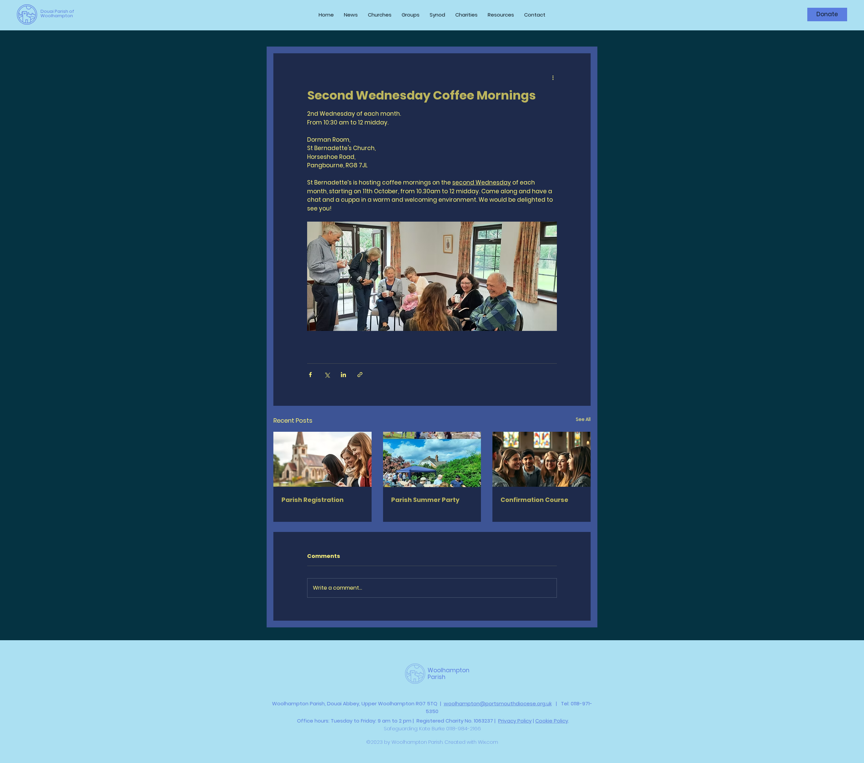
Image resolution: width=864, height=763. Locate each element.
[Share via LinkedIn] (343, 374)
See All (583, 419)
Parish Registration (312, 500)
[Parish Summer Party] (432, 459)
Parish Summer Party (425, 500)
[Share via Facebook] (310, 374)
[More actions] (553, 78)
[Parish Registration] (322, 459)
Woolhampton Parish (448, 673)
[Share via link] (360, 374)
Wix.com (488, 741)
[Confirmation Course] (541, 459)
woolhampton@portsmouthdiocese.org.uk (498, 703)
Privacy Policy (515, 720)
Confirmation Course (534, 500)
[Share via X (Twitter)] (327, 374)
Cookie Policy (551, 720)
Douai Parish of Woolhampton (57, 13)
